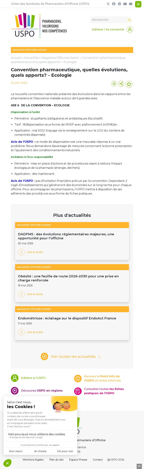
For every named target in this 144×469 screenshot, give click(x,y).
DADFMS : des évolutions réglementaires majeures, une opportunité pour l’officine (66, 236)
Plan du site (56, 459)
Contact (98, 459)
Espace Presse (78, 459)
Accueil (16, 57)
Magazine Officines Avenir (60, 57)
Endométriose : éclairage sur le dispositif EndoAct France (67, 318)
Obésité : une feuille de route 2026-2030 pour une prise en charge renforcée (68, 278)
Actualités (31, 57)
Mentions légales (33, 459)
